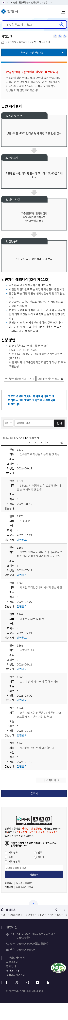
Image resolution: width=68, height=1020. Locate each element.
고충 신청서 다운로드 (49, 378)
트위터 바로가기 (17, 982)
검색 (59, 423)
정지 (60, 910)
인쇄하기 (65, 36)
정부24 (20, 914)
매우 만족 (13, 852)
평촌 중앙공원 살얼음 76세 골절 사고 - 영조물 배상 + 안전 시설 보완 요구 (40, 715)
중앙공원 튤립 (27, 650)
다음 (65, 910)
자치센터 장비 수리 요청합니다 (37, 748)
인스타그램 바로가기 (27, 982)
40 (48, 442)
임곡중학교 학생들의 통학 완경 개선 (40, 454)
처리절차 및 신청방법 (40, 42)
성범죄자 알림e (43, 914)
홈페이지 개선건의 (15, 975)
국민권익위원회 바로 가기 (18, 378)
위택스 (30, 914)
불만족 (40, 857)
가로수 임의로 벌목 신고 (33, 619)
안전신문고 (59, 914)
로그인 (59, 442)
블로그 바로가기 (48, 982)
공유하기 (55, 36)
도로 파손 (25, 521)
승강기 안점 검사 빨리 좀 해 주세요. (39, 681)
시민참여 (12, 42)
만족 (39, 852)
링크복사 (60, 36)
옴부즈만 (23, 42)
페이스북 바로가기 (6, 982)
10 (30, 442)
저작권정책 (11, 962)
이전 (56, 910)
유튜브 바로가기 (37, 982)
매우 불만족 (14, 861)
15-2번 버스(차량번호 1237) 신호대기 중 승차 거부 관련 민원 (40, 487)
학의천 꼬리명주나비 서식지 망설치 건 (41, 587)
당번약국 (9, 914)
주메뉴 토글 (63, 12)
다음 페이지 (49, 780)
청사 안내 (11, 966)
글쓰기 (34, 793)
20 (36, 442)
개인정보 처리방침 (15, 957)
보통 (10, 857)
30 (42, 442)
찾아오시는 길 (13, 970)
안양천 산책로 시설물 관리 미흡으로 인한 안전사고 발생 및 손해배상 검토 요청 (40, 554)
